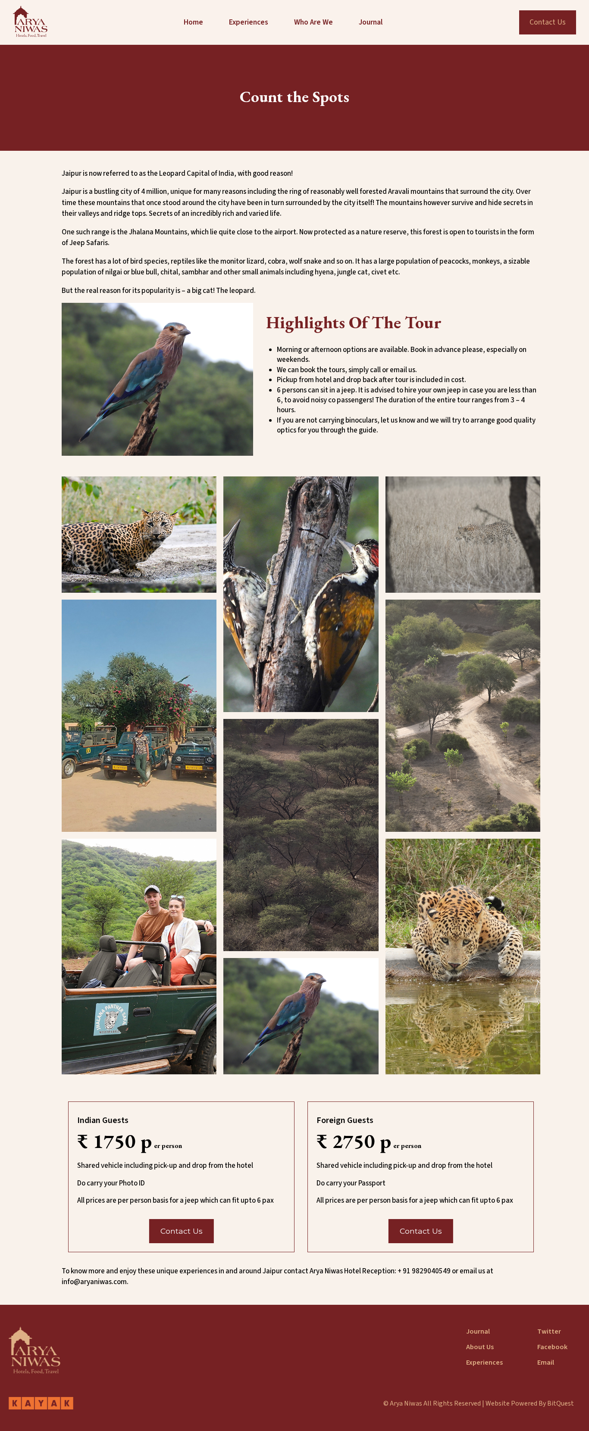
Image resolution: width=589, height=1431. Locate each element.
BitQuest (560, 1403)
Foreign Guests (344, 1120)
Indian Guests (102, 1120)
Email (545, 1362)
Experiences (484, 1362)
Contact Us (547, 22)
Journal (478, 1331)
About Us (480, 1347)
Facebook (552, 1347)
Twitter (549, 1331)
